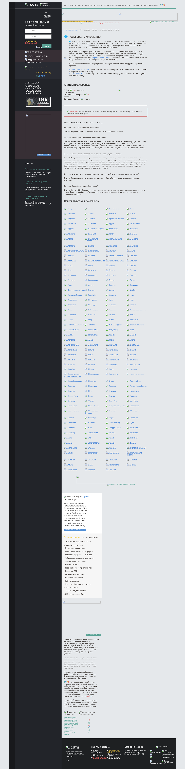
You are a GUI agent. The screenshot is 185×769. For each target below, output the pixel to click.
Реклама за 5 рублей (71, 723)
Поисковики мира (71, 30)
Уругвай (112, 447)
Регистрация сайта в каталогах (75, 506)
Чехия (70, 464)
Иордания (92, 300)
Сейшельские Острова (92, 412)
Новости (95, 754)
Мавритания (135, 344)
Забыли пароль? (31, 43)
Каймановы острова (138, 310)
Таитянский (93, 433)
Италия (133, 305)
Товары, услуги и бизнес (75, 591)
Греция (112, 280)
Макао (91, 349)
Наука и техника (71, 564)
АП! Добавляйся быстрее (73, 516)
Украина (91, 447)
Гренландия (93, 280)
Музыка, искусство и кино (75, 561)
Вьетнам (133, 260)
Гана (69, 270)
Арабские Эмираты (117, 219)
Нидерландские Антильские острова (72, 375)
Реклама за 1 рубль (70, 717)
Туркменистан (94, 442)
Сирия (111, 418)
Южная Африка (115, 325)
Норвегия (92, 381)
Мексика (91, 359)
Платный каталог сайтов (79, 70)
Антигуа (91, 219)
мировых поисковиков (101, 58)
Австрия (91, 209)
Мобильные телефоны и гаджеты (79, 558)
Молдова (71, 364)
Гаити (90, 265)
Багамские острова (96, 229)
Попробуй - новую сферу (73, 523)
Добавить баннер (43, 154)
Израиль (112, 295)
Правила (111, 756)
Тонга (111, 438)
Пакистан (71, 386)
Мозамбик (134, 359)
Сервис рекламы (76, 74)
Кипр (90, 320)
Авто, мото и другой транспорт (77, 542)
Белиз (111, 233)
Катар (132, 315)
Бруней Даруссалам (76, 250)
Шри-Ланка (72, 469)
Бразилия (134, 245)
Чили (90, 464)
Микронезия (114, 359)
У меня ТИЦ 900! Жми (33, 88)
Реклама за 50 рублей (71, 726)
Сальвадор (72, 401)
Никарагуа (113, 374)
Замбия (133, 290)
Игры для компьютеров (74, 548)
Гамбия (133, 265)
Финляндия (114, 452)
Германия (72, 275)
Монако (91, 364)
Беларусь (92, 233)
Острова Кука (135, 381)
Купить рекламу (97, 752)
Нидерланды (93, 374)
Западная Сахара (75, 295)
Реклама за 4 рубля (70, 721)
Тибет (70, 438)
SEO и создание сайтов (74, 594)
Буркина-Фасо (94, 250)
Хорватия (92, 459)
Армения (92, 224)
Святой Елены (73, 411)
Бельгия (133, 233)
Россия (91, 396)
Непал (91, 369)
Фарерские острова (138, 447)
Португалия (134, 391)
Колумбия (134, 320)
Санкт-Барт (72, 406)
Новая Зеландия (137, 374)
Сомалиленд (114, 423)
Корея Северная (137, 325)
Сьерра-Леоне (115, 428)
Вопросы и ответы (33, 62)
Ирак (111, 300)
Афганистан (135, 224)
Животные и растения (73, 545)
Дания (91, 285)
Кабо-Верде (93, 310)
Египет (112, 290)
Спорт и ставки (71, 587)
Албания (71, 214)
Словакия (134, 418)
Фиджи (70, 452)
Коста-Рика (93, 330)
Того (90, 438)
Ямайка (91, 325)
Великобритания (116, 255)
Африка (71, 229)
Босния (91, 245)
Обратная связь (114, 757)
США (90, 428)
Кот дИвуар (113, 330)
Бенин (70, 238)
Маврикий (113, 344)
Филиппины (93, 452)
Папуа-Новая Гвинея (138, 386)
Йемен (70, 310)
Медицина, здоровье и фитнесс (78, 555)
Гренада (71, 280)
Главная (38, 52)
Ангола (133, 214)
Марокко (71, 359)
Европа (91, 290)
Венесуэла (72, 260)
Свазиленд (134, 406)
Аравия (133, 219)
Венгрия (133, 255)
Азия (132, 209)
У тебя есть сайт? (32, 83)
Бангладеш (113, 229)
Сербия (71, 418)
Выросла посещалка (33, 90)
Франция (71, 459)
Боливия (71, 245)
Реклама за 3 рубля (70, 720)
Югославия (134, 411)
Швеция (133, 464)
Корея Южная (73, 330)
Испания (112, 305)
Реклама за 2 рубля (70, 719)
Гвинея (112, 270)
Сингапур (92, 418)
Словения (72, 423)
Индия (132, 295)
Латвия (112, 334)
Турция (112, 442)
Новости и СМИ (71, 571)
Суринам (71, 428)
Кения (70, 320)
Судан (132, 423)
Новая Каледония (75, 381)
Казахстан (113, 310)
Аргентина (72, 224)
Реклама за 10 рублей (71, 724)
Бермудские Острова (91, 239)
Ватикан (91, 255)
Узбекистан (72, 447)
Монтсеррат (135, 364)
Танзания (134, 433)
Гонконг (133, 275)
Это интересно (97, 756)
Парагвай (71, 391)
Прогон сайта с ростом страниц (75, 511)
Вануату (71, 255)
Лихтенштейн (73, 344)
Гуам (70, 285)
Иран (132, 300)
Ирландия (72, 305)
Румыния (133, 396)
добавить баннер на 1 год (110, 23)
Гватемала (92, 270)
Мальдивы (113, 354)
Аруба (111, 224)
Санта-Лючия (93, 406)
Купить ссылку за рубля (75, 530)
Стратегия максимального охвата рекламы (36, 197)
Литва (132, 339)
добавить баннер (171, 21)
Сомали (91, 423)
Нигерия (133, 369)
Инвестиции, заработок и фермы (78, 551)
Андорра (71, 219)
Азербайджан (114, 209)
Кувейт (70, 334)
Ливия (111, 339)
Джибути (112, 285)
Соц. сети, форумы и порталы (77, 584)
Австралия (72, 209)
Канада (112, 315)
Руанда (112, 396)
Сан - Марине (115, 401)
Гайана (112, 265)
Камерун (92, 315)
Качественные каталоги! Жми (74, 521)
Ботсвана (113, 245)
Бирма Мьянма (115, 238)
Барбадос (134, 229)
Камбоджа (72, 315)
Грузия (132, 280)
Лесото (133, 334)
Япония (133, 270)
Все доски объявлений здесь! (74, 518)
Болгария (134, 238)
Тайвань (112, 433)
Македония (113, 349)
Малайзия (72, 354)
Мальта (133, 354)
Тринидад (134, 438)
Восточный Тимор (116, 260)
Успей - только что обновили (74, 503)
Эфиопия (113, 459)
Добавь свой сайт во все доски (75, 513)
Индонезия (72, 300)
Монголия (113, 364)
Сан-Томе (134, 401)
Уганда (133, 442)
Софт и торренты (71, 581)
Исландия (92, 305)
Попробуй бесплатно (33, 93)
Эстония (133, 459)
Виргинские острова (96, 260)
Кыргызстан (93, 334)
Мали (90, 354)
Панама (112, 386)
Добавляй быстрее (32, 85)
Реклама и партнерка (73, 578)
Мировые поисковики (99, 757)
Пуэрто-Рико (73, 396)
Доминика (134, 285)
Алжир (91, 214)
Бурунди (112, 250)
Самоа (91, 401)
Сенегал (112, 411)
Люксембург (93, 344)
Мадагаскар (72, 349)
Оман (111, 381)
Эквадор (91, 469)
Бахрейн (71, 233)
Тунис (70, 442)
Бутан (132, 250)
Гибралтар (92, 275)
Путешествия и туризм (74, 574)
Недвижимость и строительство (78, 568)
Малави (133, 349)
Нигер (111, 369)
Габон (70, 265)
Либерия (71, 339)
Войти (46, 46)
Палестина (92, 386)
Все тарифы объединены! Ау (74, 526)
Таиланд (71, 433)
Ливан (90, 339)
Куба (132, 330)
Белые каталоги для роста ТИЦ (75, 508)
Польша (112, 391)
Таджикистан (135, 428)
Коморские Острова (76, 325)
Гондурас (113, 275)
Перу (90, 391)
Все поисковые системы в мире (38, 169)
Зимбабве (92, 295)
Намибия (71, 369)
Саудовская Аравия (117, 406)
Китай (111, 320)
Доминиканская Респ (76, 290)
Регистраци (31, 41)
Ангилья (112, 214)
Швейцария (114, 464)
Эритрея (112, 469)
